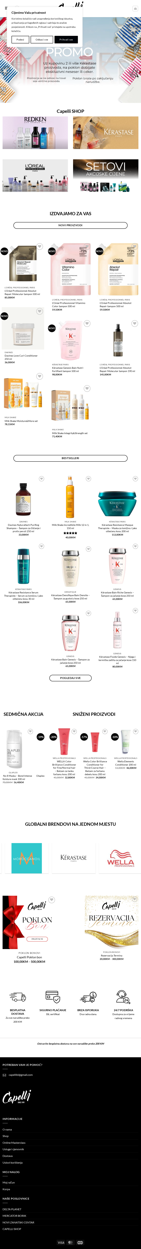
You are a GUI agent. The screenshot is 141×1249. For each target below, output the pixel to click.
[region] (45, 27)
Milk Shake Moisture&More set (21, 420)
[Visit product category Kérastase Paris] (24, 858)
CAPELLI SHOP (12, 1228)
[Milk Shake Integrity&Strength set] (70, 405)
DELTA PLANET (12, 1209)
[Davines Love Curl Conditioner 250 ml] (23, 328)
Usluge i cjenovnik (13, 1149)
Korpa (6, 1189)
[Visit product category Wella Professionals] (71, 858)
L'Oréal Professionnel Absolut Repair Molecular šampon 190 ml (117, 369)
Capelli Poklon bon (29, 957)
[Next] (42, 767)
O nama (7, 1129)
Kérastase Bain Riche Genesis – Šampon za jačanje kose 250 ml (117, 594)
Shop (6, 1136)
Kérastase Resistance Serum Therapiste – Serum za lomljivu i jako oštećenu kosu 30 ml (23, 595)
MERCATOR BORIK (14, 1215)
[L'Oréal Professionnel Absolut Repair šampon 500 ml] (118, 269)
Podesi (20, 39)
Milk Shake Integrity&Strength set (70, 433)
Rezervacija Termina (111, 955)
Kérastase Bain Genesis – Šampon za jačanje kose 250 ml (70, 661)
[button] (135, 8)
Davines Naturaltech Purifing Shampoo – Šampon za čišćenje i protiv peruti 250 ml (24, 528)
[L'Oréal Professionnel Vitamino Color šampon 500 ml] (70, 269)
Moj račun (9, 1182)
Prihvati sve (66, 39)
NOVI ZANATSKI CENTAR (18, 1222)
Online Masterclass (14, 1142)
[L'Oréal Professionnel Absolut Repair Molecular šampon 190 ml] (118, 340)
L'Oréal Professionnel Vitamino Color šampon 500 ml (68, 304)
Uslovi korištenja (13, 1162)
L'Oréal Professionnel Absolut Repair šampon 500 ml (115, 304)
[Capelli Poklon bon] (29, 922)
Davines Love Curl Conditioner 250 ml (21, 357)
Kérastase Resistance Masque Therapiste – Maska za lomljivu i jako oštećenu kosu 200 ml (117, 528)
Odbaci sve (42, 39)
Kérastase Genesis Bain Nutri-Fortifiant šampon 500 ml (68, 369)
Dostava (8, 1155)
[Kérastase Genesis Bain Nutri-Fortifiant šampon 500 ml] (70, 340)
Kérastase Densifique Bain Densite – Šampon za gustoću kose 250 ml (70, 597)
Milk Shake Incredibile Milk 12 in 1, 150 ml (70, 526)
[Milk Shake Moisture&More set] (23, 393)
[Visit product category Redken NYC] (118, 858)
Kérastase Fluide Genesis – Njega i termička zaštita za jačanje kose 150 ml (117, 660)
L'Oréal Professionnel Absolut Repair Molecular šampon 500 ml (22, 292)
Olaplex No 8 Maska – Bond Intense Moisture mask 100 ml (113, 764)
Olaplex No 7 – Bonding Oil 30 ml (82, 763)
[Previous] (4, 767)
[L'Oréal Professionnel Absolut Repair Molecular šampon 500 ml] (23, 263)
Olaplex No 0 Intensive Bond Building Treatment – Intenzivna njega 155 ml (21, 779)
